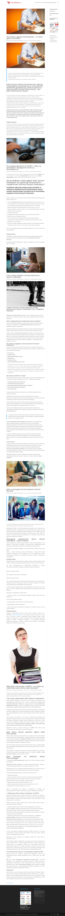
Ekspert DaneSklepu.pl (18, 40)
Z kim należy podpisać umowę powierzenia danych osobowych (23, 276)
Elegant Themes (19, 914)
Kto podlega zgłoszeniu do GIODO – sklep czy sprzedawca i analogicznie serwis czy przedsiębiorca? (23, 167)
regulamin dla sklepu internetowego (54, 39)
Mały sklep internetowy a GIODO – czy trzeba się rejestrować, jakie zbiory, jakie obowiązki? (25, 687)
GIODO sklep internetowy (35, 40)
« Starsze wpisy (9, 882)
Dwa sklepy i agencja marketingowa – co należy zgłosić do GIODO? (24, 38)
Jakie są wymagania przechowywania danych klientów (23, 490)
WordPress (34, 914)
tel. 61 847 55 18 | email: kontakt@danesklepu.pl (45, 2)
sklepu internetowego (16, 614)
